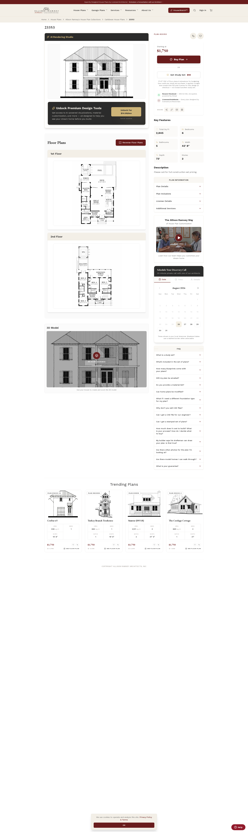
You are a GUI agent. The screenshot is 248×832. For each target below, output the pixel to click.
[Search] (194, 10)
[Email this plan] (177, 109)
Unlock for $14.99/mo (126, 111)
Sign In (202, 10)
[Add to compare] (193, 36)
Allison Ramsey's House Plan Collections (83, 19)
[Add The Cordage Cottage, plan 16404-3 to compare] (199, 545)
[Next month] (198, 288)
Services (115, 10)
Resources (130, 10)
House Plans (79, 10)
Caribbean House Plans (115, 19)
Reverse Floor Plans (132, 142)
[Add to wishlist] (200, 36)
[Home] (46, 10)
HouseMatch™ (180, 10)
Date (164, 279)
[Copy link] (171, 109)
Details (197, 279)
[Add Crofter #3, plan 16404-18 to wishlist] (73, 545)
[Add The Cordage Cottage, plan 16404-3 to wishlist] (195, 545)
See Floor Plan (72, 548)
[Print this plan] (182, 109)
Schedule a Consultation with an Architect (145, 2)
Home (44, 19)
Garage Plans (98, 10)
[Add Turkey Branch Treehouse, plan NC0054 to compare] (118, 545)
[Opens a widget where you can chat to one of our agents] (238, 827)
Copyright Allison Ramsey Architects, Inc (124, 566)
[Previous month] (159, 288)
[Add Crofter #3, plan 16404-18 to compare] (77, 545)
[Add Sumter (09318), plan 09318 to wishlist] (154, 545)
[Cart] (211, 10)
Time (180, 279)
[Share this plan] (166, 109)
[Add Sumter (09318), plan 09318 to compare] (158, 545)
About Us (146, 10)
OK (124, 825)
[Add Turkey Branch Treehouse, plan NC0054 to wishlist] (114, 545)
